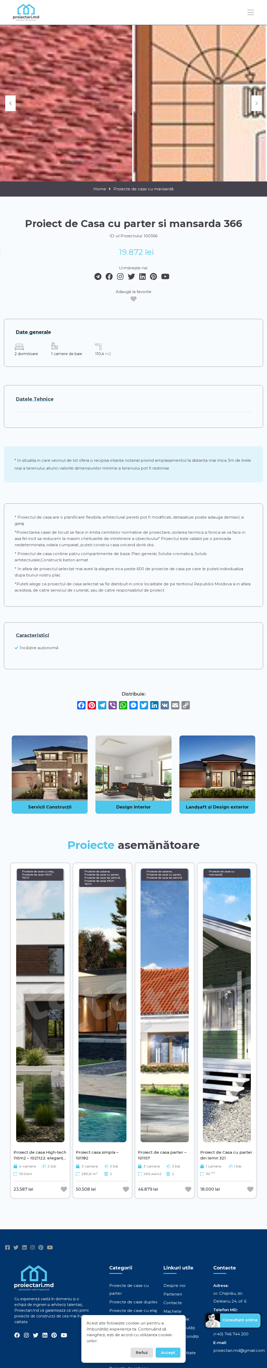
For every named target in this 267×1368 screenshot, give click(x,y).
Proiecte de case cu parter (129, 1289)
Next (256, 103)
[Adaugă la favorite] (133, 299)
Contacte (172, 1302)
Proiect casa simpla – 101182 (97, 1155)
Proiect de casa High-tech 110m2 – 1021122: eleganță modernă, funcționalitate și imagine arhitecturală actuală (40, 1155)
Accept (168, 1352)
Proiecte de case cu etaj (133, 1310)
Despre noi (174, 1285)
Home (99, 189)
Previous (10, 103)
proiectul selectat (56, 568)
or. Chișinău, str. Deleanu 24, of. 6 (229, 1297)
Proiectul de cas (33, 517)
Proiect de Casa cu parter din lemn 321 (226, 1155)
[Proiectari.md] (26, 18)
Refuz (142, 1352)
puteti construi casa (99, 544)
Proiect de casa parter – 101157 (162, 1155)
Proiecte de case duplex (133, 1301)
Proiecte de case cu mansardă (143, 189)
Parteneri (172, 1294)
